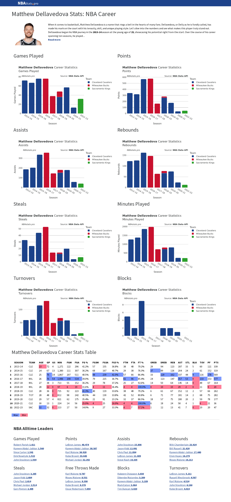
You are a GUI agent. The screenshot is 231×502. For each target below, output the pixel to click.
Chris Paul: (126, 452)
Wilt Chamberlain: (182, 444)
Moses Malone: (181, 459)
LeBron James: (77, 444)
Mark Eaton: (127, 485)
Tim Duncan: (127, 488)
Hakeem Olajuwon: (130, 473)
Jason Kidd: (127, 448)
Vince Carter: (23, 452)
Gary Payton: (23, 488)
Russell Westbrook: (182, 477)
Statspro (28, 3)
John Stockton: (25, 459)
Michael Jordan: (77, 459)
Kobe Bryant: (76, 456)
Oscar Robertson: (77, 488)
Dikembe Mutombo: (131, 477)
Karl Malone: (75, 452)
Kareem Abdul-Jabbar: (29, 448)
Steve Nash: (127, 459)
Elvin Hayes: (179, 456)
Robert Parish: (24, 444)
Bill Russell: (179, 448)
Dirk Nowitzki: (24, 456)
